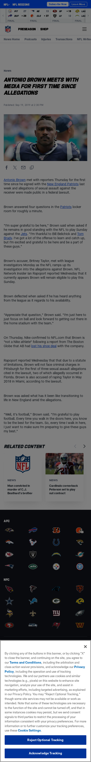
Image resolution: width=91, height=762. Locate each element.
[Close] (85, 646)
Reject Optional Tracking (45, 740)
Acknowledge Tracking (45, 753)
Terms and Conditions (25, 662)
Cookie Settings (29, 730)
